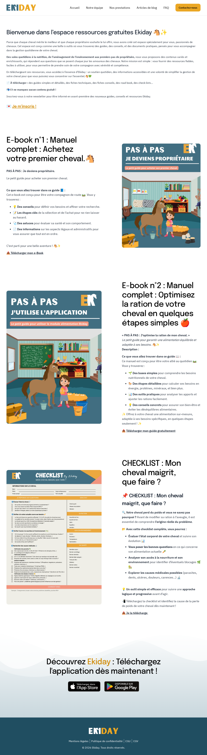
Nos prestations (119, 8)
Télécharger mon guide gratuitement (150, 431)
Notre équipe (94, 8)
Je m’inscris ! (24, 107)
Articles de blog (147, 8)
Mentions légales (78, 741)
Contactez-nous (188, 7)
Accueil (75, 8)
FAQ (166, 8)
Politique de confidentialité (107, 741)
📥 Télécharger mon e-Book (24, 253)
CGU (128, 741)
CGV (135, 741)
